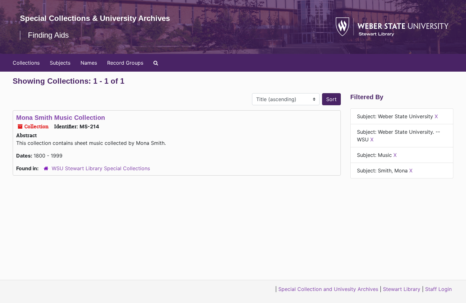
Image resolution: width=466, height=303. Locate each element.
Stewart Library (401, 289)
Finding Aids (48, 35)
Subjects (60, 63)
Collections (26, 63)
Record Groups (125, 63)
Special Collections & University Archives (95, 18)
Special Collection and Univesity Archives (328, 289)
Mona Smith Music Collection (60, 117)
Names (89, 63)
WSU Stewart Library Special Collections (101, 168)
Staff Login (438, 289)
